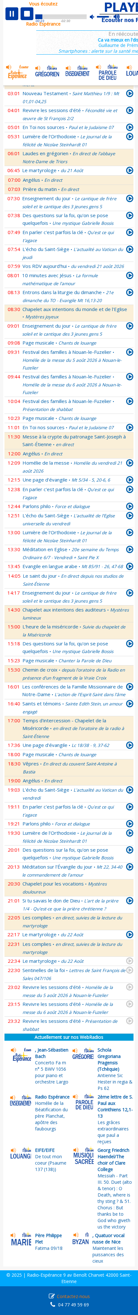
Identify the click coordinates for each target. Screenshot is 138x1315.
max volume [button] (117, 17)
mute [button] (95, 16)
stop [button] (27, 13)
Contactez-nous (73, 1296)
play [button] (11, 13)
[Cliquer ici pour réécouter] (130, 94)
